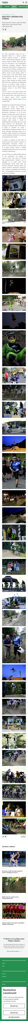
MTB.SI (18, 97)
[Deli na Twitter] (6, 29)
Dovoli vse (14, 1006)
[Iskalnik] (23, 2)
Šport (14, 6)
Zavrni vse (14, 1013)
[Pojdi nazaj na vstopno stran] (5, 2)
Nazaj (23, 836)
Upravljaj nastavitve (14, 1017)
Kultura (7, 6)
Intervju (4, 973)
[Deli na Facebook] (3, 29)
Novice (3, 963)
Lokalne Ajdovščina (5, 14)
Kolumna (4, 976)
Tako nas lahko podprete (13, 951)
